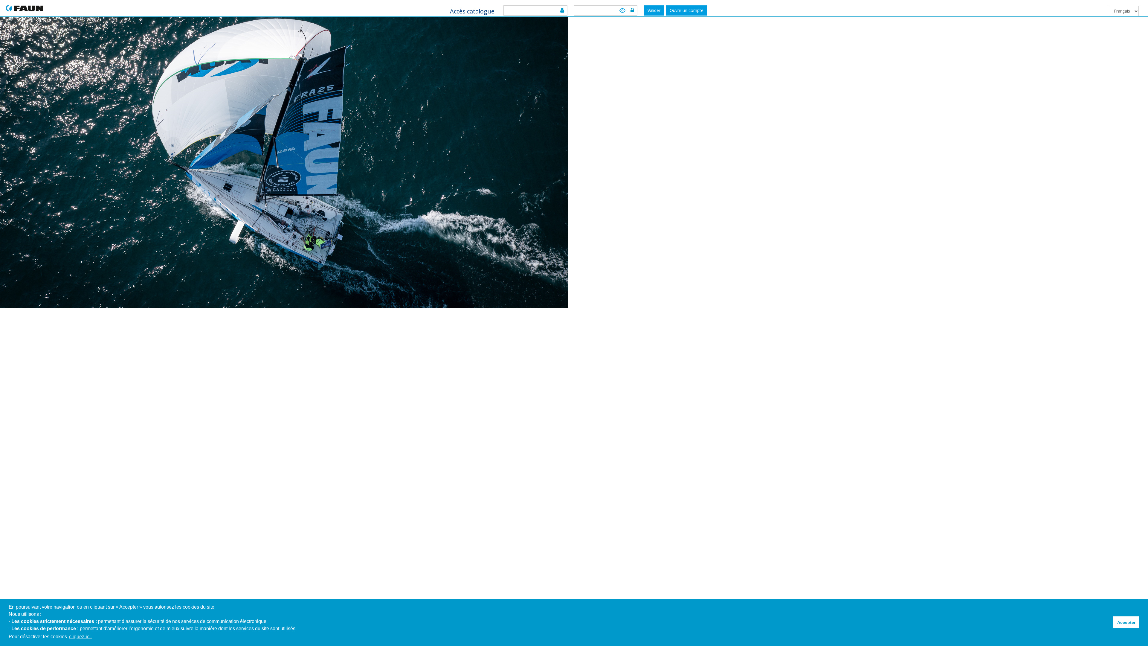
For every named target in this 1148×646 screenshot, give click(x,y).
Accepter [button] (1126, 622)
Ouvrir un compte (686, 10)
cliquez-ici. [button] (80, 636)
